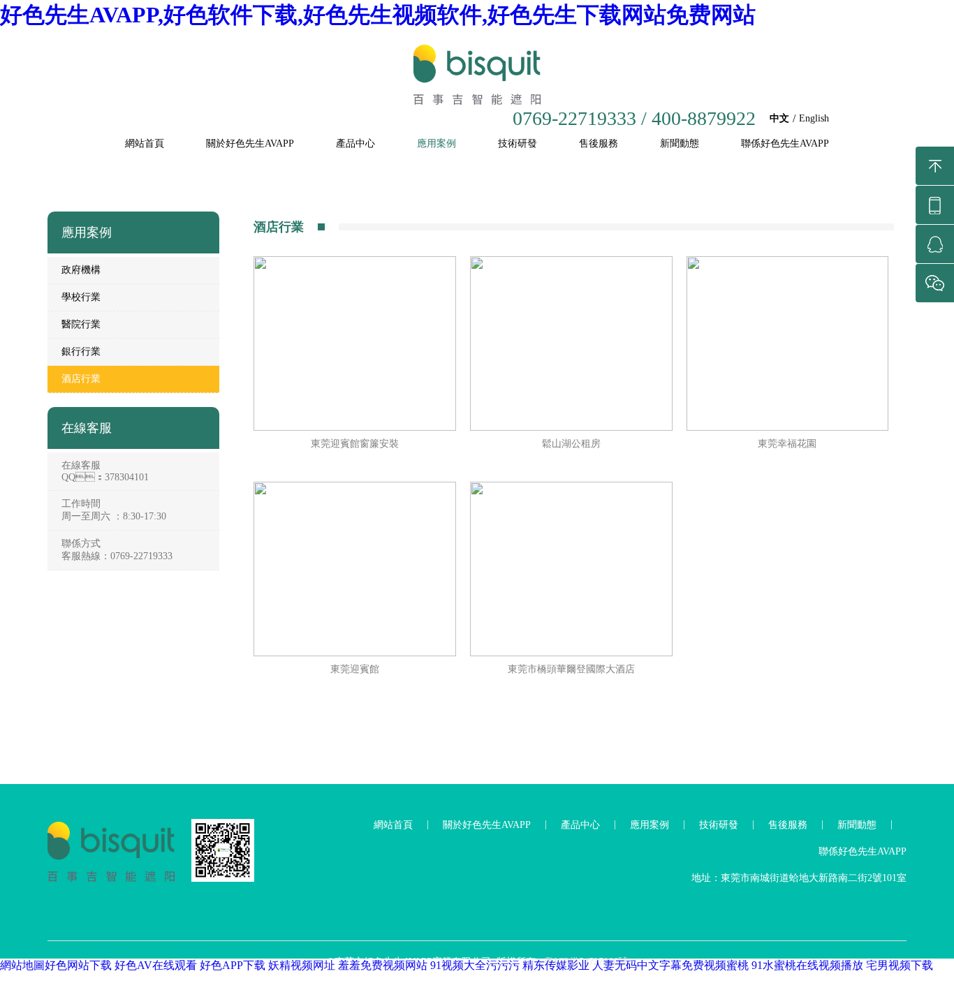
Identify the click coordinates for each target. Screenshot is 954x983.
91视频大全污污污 (475, 965)
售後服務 (598, 143)
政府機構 (81, 270)
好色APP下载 (232, 965)
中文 (779, 118)
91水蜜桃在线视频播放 (807, 965)
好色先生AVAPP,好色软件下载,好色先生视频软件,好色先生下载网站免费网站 (378, 14)
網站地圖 (22, 965)
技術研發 (517, 143)
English (814, 118)
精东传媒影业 (555, 965)
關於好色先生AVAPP (250, 143)
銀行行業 (81, 351)
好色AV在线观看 (156, 965)
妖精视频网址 (301, 965)
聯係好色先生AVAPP (785, 143)
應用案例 (436, 143)
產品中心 (355, 143)
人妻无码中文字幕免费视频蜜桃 (670, 965)
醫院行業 (81, 324)
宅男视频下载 (899, 965)
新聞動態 (679, 143)
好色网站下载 (78, 965)
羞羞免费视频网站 (382, 965)
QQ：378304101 (105, 477)
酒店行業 (81, 379)
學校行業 (81, 297)
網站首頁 (144, 143)
